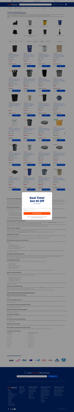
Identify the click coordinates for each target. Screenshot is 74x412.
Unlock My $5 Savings (37, 213)
